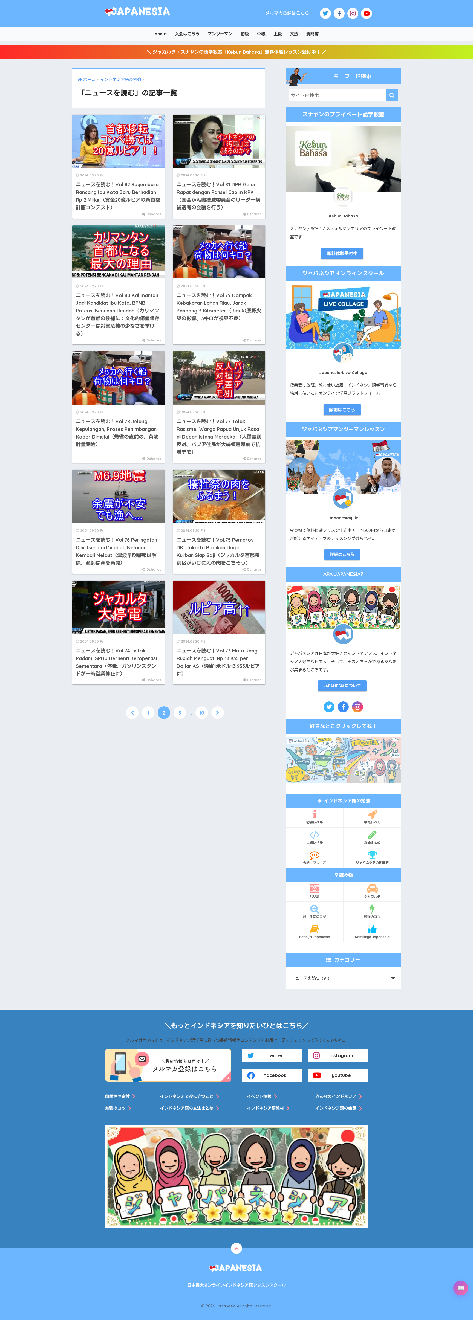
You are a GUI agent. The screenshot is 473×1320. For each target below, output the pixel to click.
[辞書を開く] (460, 1288)
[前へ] (132, 712)
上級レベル (314, 842)
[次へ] (217, 712)
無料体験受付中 (342, 253)
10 (201, 713)
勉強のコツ (372, 917)
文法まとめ (372, 842)
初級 (245, 33)
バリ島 (314, 896)
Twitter (275, 1055)
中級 (261, 33)
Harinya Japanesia (314, 937)
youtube (341, 1075)
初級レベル (314, 822)
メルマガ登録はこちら (287, 13)
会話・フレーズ (314, 863)
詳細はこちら (342, 410)
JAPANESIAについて (342, 685)
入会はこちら (187, 33)
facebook (275, 1075)
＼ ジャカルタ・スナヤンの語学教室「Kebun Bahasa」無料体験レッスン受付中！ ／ (236, 52)
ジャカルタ (372, 896)
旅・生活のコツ (314, 917)
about (161, 33)
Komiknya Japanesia (372, 937)
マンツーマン (220, 33)
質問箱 (312, 33)
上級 (277, 33)
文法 (294, 33)
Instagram (341, 1055)
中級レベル (372, 822)
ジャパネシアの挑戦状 (372, 863)
